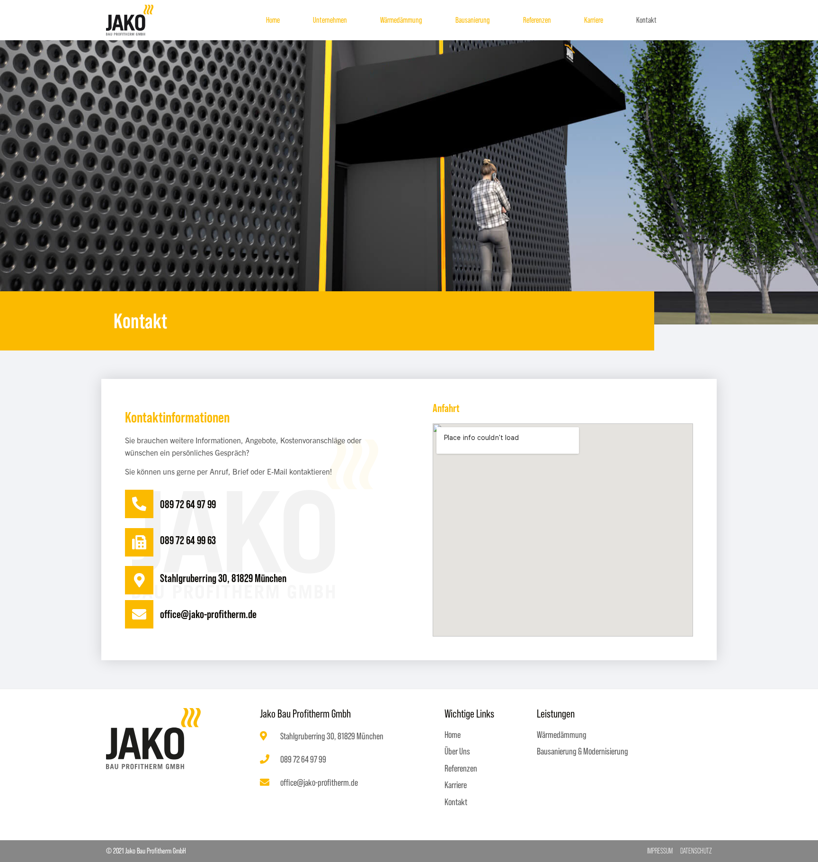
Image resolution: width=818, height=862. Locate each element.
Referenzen (537, 20)
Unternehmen (330, 20)
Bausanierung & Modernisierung (582, 751)
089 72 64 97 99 (188, 504)
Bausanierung (472, 20)
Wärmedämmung (401, 20)
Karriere (593, 20)
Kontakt (646, 20)
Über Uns (457, 751)
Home (273, 20)
